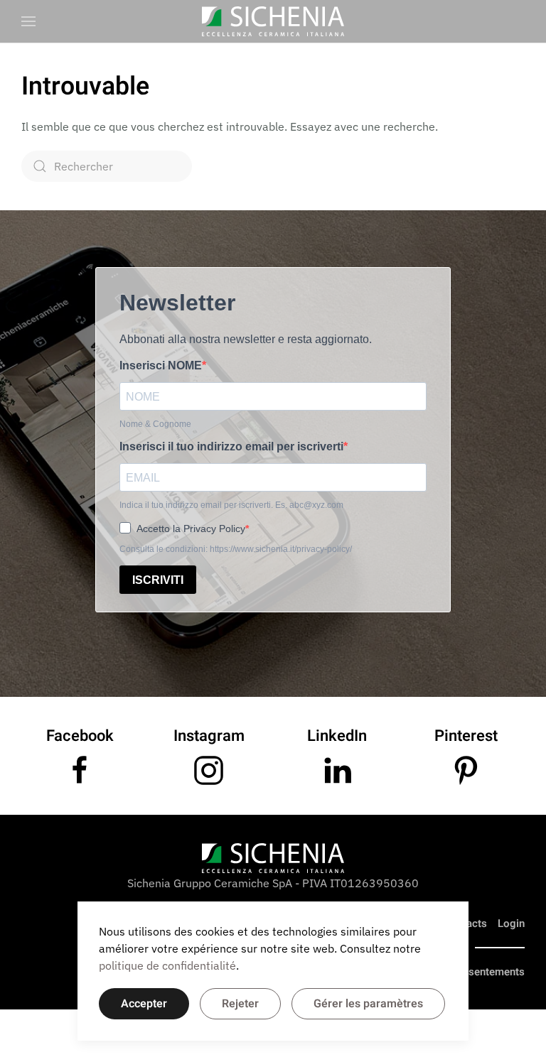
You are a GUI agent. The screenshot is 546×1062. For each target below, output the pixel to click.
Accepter (144, 1003)
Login (511, 923)
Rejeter (240, 1003)
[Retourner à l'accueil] (273, 21)
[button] (28, 21)
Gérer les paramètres (368, 1003)
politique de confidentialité (167, 965)
